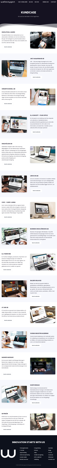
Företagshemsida (24, 448)
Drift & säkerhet (37, 457)
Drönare (36, 450)
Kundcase (50, 455)
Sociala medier (23, 457)
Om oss (37, 2)
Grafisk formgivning (38, 455)
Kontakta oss (51, 459)
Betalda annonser (24, 459)
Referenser (50, 457)
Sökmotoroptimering (25, 455)
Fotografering (37, 448)
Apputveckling (23, 452)
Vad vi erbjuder (22, 2)
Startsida (50, 448)
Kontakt (53, 2)
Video (35, 452)
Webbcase (46, 2)
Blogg (31, 2)
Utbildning (36, 459)
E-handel (22, 450)
